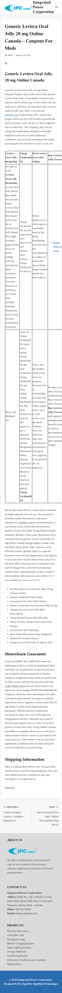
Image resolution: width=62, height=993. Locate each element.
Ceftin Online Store (15, 686)
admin (10, 55)
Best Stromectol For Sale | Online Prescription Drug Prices (47, 816)
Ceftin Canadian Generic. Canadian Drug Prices (13, 814)
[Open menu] (56, 7)
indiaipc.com (12, 114)
